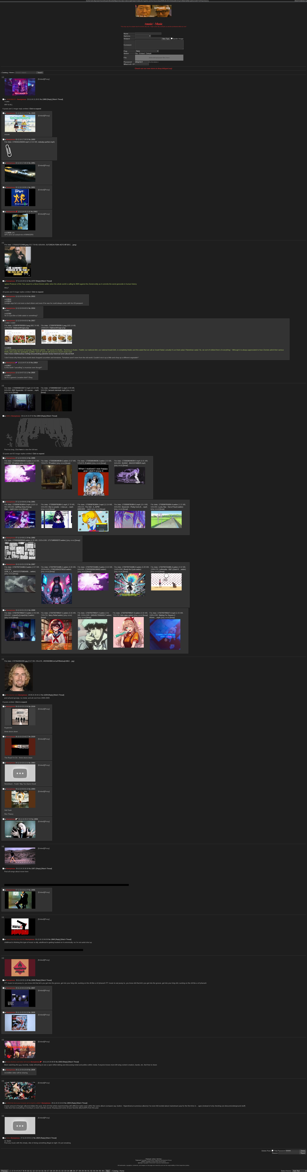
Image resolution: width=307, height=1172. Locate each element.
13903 (33, 789)
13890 (33, 458)
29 (83, 1171)
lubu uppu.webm (126, 615)
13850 (33, 139)
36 (103, 1171)
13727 (33, 281)
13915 (33, 296)
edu (119, 1)
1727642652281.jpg (20, 661)
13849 (33, 113)
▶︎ (5, 99)
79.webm (52, 463)
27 (77, 1171)
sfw (110, 1)
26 (74, 1171)
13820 (38, 1138)
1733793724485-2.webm (95, 567)
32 (91, 1171)
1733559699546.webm (21, 540)
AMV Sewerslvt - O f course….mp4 (25, 390)
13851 (33, 163)
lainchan (159, 1159)
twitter (188, 1)
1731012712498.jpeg (20, 245)
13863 (33, 763)
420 (168, 1)
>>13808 (7, 233)
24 (68, 1171)
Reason (275, 1153)
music (155, 1)
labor (123, 1)
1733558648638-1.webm (58, 461)
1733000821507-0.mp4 (21, 388)
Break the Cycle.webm (132, 569)
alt (112, 1)
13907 (33, 564)
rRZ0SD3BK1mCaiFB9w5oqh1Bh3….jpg (58, 661)
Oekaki (148, 53)
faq (95, 1)
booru (206, 1)
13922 (35, 212)
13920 (33, 372)
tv (181, 1)
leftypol (115, 1)
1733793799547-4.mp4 (166, 613)
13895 (33, 890)
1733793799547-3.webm (130, 613)
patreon (192, 1)
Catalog (5, 72)
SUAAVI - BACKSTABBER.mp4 (133, 463)
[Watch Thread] (57, 99)
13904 (36, 819)
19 (54, 1171)
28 (80, 1171)
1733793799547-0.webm (22, 613)
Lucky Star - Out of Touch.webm (170, 507)
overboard (105, 1)
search (98, 1)
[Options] (304, 1)
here (21, 449)
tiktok (183, 1)
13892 (33, 538)
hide (9, 142)
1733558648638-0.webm (22, 461)
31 (88, 1171)
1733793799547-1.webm (58, 613)
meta (171, 1)
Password (281, 1151)
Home (11, 72)
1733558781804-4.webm (168, 504)
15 (42, 1171)
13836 (33, 980)
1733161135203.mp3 (20, 142)
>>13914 (7, 301)
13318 (33, 706)
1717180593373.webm (56, 540)
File (136, 53)
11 (31, 1171)
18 (51, 1171)
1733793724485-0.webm (22, 567)
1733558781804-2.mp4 (94, 504)
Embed (142, 53)
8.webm (88, 463)
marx (202, 1)
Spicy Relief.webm (55, 615)
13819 (60, 1062)
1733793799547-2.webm (95, 613)
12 (34, 1171)
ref (200, 1)
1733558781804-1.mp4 (58, 504)
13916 (33, 308)
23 (65, 1171)
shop (178, 1)
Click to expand (35, 109)
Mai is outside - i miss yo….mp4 (61, 507)
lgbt (131, 1)
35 (100, 1171)
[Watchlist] (298, 1)
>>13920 (12, 323)
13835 (69, 1103)
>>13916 (7, 348)
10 (28, 1171)
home (88, 1)
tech (142, 1)
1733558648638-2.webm (95, 461)
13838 (33, 1070)
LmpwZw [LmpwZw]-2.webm (23, 615)
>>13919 (6, 323)
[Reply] (49, 99)
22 (63, 1171)
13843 (38, 416)
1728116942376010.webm (60, 569)
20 (57, 1171)
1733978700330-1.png (57, 325)
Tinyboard (148, 1159)
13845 (53, 939)
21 (60, 1171)
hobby (139, 1)
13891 (33, 502)
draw (159, 1)
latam (134, 1)
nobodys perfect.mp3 (46, 142)
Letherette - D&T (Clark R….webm (172, 569)
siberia (127, 1)
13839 (33, 1012)
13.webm (15, 463)
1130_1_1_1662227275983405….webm (19, 571)
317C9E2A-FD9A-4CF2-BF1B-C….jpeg (61, 245)
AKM (162, 1)
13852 (33, 187)
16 (45, 1171)
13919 (35, 363)
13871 (33, 868)
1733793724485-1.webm (58, 567)
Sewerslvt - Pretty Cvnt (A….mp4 (134, 507)
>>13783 (7, 314)
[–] (3, 77)
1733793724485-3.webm (131, 567)
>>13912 (7, 299)
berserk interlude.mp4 (56, 390)
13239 (46, 695)
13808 (44, 99)
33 (94, 1171)
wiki (175, 1)
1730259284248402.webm (95, 569)
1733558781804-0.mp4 (21, 504)
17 (48, 1171)
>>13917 (6, 310)
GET (197, 1)
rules (92, 1)
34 (97, 1171)
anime (151, 1)
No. (41, 99)
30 (86, 1171)
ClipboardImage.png (20, 328)
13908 (33, 610)
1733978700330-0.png (21, 325)
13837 (33, 988)
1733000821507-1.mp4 (58, 388)
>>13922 (6, 101)
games (146, 1)
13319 (33, 737)
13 (37, 1171)
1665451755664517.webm (101, 615)
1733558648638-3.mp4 (131, 461)
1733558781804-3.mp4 (131, 504)
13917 (33, 321)
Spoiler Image (178, 39)
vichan (154, 1159)
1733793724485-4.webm (168, 567)
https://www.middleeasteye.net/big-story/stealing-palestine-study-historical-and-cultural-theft (39, 354)
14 (40, 1171)
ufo (166, 1)
